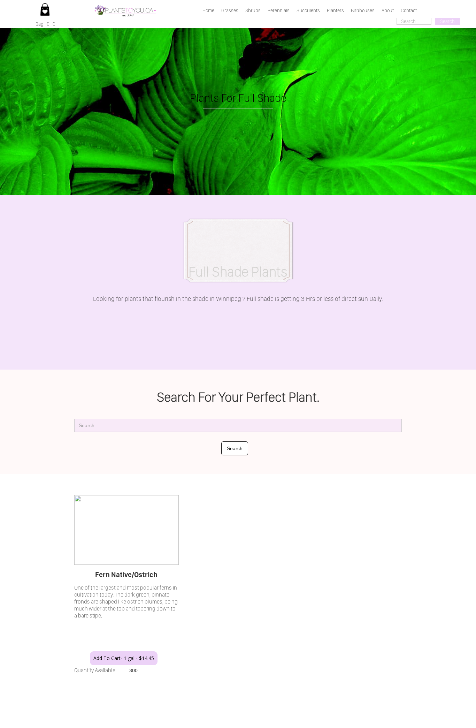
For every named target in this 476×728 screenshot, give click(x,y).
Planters (335, 10)
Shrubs (253, 10)
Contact (409, 10)
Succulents (308, 10)
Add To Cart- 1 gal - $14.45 (123, 658)
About (388, 10)
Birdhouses (363, 10)
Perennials (279, 10)
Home (208, 10)
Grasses (229, 10)
